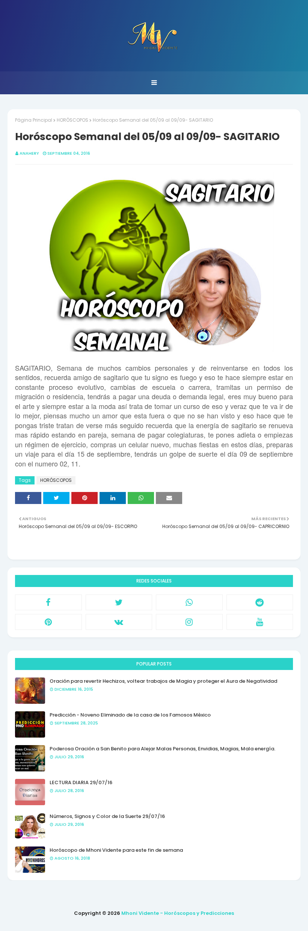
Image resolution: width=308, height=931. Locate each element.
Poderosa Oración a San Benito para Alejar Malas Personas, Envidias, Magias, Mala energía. (162, 748)
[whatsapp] (189, 602)
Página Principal (33, 120)
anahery (29, 153)
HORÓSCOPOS (72, 120)
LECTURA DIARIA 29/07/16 (81, 782)
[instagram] (189, 622)
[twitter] (119, 602)
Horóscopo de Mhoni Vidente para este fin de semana (116, 850)
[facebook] (48, 602)
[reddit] (259, 602)
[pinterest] (48, 622)
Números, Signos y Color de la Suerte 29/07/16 (107, 816)
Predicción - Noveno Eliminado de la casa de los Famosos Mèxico (130, 714)
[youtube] (259, 622)
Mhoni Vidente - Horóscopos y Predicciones (177, 913)
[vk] (119, 622)
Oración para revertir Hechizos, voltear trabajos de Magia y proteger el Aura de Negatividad (163, 681)
